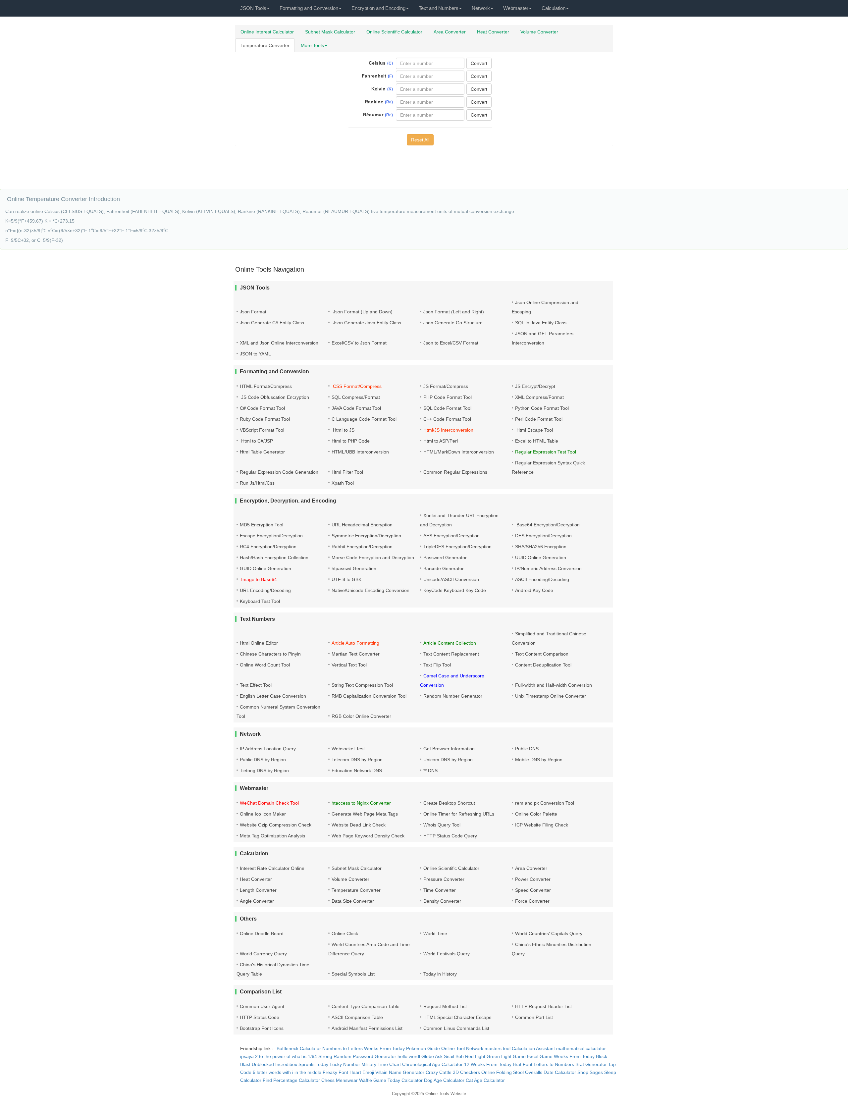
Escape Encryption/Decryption (271, 535)
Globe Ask (432, 1056)
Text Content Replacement (451, 654)
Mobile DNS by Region (538, 759)
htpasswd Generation (354, 568)
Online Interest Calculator (267, 31)
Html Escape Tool (534, 430)
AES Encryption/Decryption (451, 535)
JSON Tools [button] (253, 8)
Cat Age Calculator (485, 1080)
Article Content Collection (449, 643)
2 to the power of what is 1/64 (286, 1056)
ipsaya (247, 1056)
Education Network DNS (357, 770)
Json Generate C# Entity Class (272, 322)
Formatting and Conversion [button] (309, 8)
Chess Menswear (339, 1080)
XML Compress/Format (539, 397)
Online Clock (345, 933)
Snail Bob (454, 1056)
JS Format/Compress (445, 386)
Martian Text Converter (356, 654)
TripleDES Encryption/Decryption (457, 546)
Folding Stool (510, 1072)
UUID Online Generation (540, 557)
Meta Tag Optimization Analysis (272, 835)
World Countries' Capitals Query (548, 933)
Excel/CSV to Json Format (359, 343)
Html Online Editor (259, 643)
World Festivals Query (446, 953)
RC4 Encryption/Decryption (268, 546)
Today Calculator (405, 1080)
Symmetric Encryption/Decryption (366, 535)
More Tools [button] (312, 45)
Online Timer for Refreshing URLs (458, 814)
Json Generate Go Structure (453, 322)
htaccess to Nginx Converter (361, 803)
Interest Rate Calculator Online (272, 868)
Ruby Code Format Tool (265, 419)
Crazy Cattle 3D (442, 1072)
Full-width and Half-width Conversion (553, 685)
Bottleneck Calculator (299, 1048)
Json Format (253, 311)
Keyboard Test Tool (260, 601)
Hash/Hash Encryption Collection (274, 557)
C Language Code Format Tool (364, 419)
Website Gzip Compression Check (275, 824)
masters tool (497, 1048)
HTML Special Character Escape (457, 1017)
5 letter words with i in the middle (287, 1072)
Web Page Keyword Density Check (368, 835)
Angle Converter (257, 901)
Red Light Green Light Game (495, 1056)
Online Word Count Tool (265, 664)
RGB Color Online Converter (361, 716)
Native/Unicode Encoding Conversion (370, 590)
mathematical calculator (581, 1048)
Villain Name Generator (399, 1072)
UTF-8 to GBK (346, 579)
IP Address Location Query (268, 748)
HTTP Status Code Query (450, 835)
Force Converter (532, 901)
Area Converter (450, 31)
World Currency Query (263, 953)
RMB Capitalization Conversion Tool (369, 696)
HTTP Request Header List (543, 1006)
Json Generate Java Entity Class (366, 322)
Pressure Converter (443, 879)
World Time (435, 933)
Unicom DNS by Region (448, 759)
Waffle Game (372, 1080)
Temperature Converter (265, 45)
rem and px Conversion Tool (544, 803)
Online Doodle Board (262, 933)
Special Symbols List (353, 974)
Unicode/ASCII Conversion (451, 579)
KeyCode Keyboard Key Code (454, 590)
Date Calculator (560, 1072)
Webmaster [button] (515, 8)
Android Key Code (534, 590)
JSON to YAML (255, 353)
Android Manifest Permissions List (367, 1028)
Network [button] (481, 8)
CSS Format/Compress (357, 386)
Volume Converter (539, 31)
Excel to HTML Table (536, 441)
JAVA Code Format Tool (356, 408)
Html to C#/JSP (256, 441)
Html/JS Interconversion (448, 430)
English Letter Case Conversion (273, 696)
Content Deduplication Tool (543, 664)
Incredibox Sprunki (294, 1064)
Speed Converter (533, 890)
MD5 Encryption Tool (261, 524)
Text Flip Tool (437, 664)
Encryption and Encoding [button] (378, 8)
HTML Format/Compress (266, 386)
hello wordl (409, 1056)
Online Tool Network (462, 1048)
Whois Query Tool (441, 824)
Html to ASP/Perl (440, 441)
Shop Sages (590, 1072)
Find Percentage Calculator (291, 1080)
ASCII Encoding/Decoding (542, 579)
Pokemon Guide (423, 1048)
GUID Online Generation (265, 568)
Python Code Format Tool (542, 408)
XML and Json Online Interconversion (279, 343)
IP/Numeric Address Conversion (548, 568)
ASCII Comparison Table (357, 1017)
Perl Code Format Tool (538, 419)
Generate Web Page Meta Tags (365, 814)
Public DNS (527, 748)
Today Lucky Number (338, 1064)
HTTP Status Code (259, 1017)
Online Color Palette (536, 814)
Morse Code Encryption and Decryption (373, 557)
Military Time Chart (381, 1064)
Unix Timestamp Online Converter (550, 696)
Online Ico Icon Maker (263, 814)
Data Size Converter (353, 901)
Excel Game (540, 1056)
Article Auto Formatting (355, 643)
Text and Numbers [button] (438, 8)
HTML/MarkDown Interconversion (458, 451)
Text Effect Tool (256, 685)
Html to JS (343, 430)
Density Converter (442, 901)
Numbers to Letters (342, 1048)
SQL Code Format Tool (447, 408)
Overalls (533, 1072)
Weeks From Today (384, 1048)
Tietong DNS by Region (264, 770)
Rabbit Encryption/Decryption (362, 546)
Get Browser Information (449, 748)
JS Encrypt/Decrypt (535, 386)
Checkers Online (477, 1072)
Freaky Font (335, 1072)
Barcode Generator (443, 568)
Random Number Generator (452, 696)
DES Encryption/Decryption (543, 535)
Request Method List (445, 1006)
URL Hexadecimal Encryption (362, 524)
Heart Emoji (361, 1072)
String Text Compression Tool (362, 685)
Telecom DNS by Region (357, 759)
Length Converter (258, 890)
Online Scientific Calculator (394, 31)
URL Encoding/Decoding (265, 590)
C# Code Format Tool (262, 408)
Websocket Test (348, 748)
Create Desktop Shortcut (449, 803)
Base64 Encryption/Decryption (547, 524)
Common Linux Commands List (456, 1028)
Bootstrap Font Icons (262, 1028)
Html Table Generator (262, 451)
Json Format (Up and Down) (362, 311)
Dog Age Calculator (444, 1080)
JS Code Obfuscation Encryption (274, 397)
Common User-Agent (262, 1006)
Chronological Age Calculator (432, 1064)
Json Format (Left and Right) (453, 311)
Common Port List (534, 1017)
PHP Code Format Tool (447, 397)
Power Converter (533, 879)
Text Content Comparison (541, 654)
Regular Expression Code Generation (279, 472)
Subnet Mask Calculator (330, 31)
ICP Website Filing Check (541, 824)
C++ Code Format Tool (447, 419)
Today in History (440, 974)
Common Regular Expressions (455, 472)
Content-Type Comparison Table (365, 1006)
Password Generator (445, 557)
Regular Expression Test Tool (545, 451)
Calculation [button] (553, 8)
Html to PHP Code (351, 441)
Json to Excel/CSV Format (450, 343)
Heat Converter (493, 31)
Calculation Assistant (533, 1048)
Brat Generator (591, 1064)
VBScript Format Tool (262, 430)
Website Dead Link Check (359, 824)
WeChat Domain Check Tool (269, 803)
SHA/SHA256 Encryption (540, 546)
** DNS (430, 770)
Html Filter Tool (347, 472)
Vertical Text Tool (349, 664)
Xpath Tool (343, 483)
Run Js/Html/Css (257, 483)
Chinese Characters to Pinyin (270, 654)
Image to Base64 (258, 579)
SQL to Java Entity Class (540, 322)
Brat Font (522, 1064)
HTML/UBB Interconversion (360, 451)
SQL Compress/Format (356, 397)
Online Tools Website (445, 1093)
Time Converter (439, 890)
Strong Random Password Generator (357, 1056)
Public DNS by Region (263, 759)
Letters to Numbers (554, 1064)
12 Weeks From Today (487, 1064)
